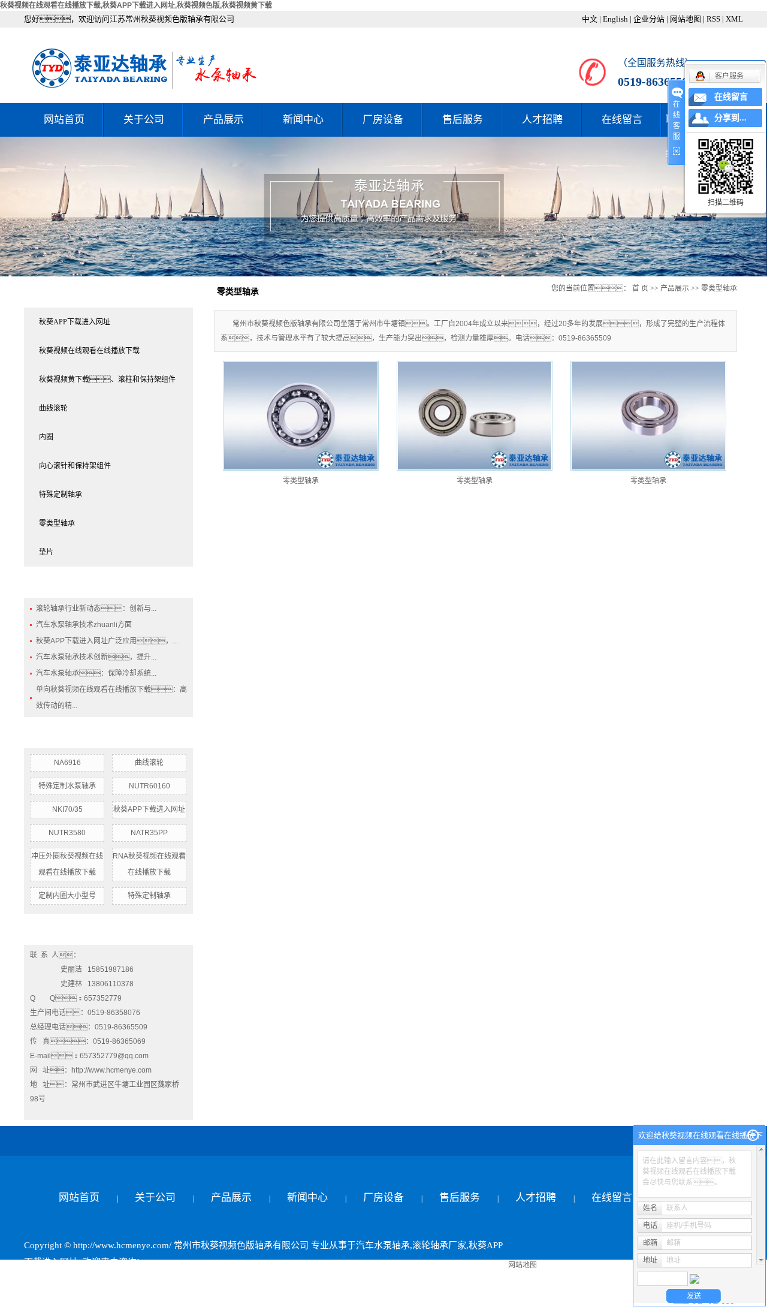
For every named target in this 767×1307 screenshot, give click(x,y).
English (615, 18)
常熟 (247, 1295)
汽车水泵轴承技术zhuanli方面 (84, 625)
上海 (166, 1295)
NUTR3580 (67, 833)
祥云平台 (168, 1279)
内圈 (46, 437)
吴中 (207, 1295)
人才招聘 (542, 119)
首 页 (640, 288)
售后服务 (462, 119)
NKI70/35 (67, 809)
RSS (713, 18)
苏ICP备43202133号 (63, 1279)
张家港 (272, 1295)
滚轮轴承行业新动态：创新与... (96, 608)
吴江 (318, 1295)
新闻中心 (303, 119)
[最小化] (753, 1136)
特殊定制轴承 (60, 494)
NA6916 (67, 762)
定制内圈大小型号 (67, 896)
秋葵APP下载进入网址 (74, 322)
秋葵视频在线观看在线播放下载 (89, 351)
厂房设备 (383, 119)
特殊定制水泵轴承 (67, 786)
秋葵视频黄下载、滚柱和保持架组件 (107, 379)
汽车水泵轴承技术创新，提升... (96, 657)
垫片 (46, 552)
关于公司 (143, 119)
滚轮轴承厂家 (439, 1245)
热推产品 (42, 1295)
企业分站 (649, 18)
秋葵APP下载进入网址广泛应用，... (107, 641)
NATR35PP (149, 833)
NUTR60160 (149, 786)
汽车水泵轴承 (383, 1245)
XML (734, 18)
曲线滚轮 (53, 408)
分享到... (730, 117)
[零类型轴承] (301, 416)
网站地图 (685, 18)
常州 (227, 1295)
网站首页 (64, 119)
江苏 (146, 1295)
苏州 (338, 1295)
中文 (589, 18)
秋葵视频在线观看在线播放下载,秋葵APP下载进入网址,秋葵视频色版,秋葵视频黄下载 (136, 5)
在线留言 (622, 119)
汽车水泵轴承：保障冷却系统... (96, 673)
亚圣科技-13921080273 (299, 1279)
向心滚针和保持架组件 (75, 466)
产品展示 (223, 119)
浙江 (186, 1295)
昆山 (297, 1295)
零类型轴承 (57, 523)
